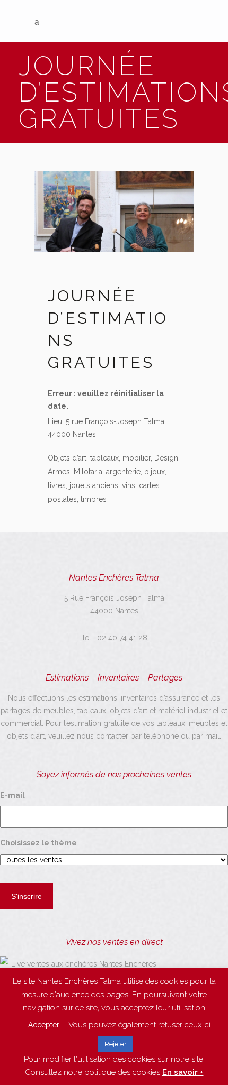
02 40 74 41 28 (122, 637)
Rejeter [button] (115, 1044)
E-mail (12, 795)
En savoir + (183, 1072)
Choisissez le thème (38, 843)
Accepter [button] (43, 1024)
